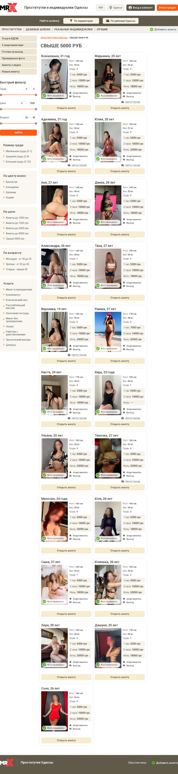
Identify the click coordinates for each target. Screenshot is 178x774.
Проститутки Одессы (54, 37)
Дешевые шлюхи (38, 29)
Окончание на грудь (17, 313)
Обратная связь (137, 762)
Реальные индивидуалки (73, 29)
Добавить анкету (165, 29)
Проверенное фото (13, 58)
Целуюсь (11, 345)
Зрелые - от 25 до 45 (17, 264)
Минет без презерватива (14, 320)
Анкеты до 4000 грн (17, 233)
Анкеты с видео (11, 65)
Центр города (132, 102)
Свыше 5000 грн (15, 238)
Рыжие (10, 197)
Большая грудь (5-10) (18, 161)
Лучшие (102, 29)
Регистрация (167, 7)
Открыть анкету (66, 108)
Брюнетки (11, 181)
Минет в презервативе (19, 289)
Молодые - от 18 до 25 (18, 258)
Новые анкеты (11, 71)
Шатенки (11, 192)
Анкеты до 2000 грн (17, 228)
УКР (100, 7)
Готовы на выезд (12, 51)
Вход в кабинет (143, 7)
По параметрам (83, 21)
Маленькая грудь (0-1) (19, 151)
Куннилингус (13, 294)
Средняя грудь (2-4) (17, 156)
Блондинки (12, 187)
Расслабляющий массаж (15, 306)
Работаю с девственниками (15, 333)
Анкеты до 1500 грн (17, 223)
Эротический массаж (18, 339)
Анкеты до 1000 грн (17, 217)
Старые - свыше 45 (16, 269)
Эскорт (10, 326)
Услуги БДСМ (10, 38)
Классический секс (17, 300)
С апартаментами (12, 45)
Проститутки (12, 29)
